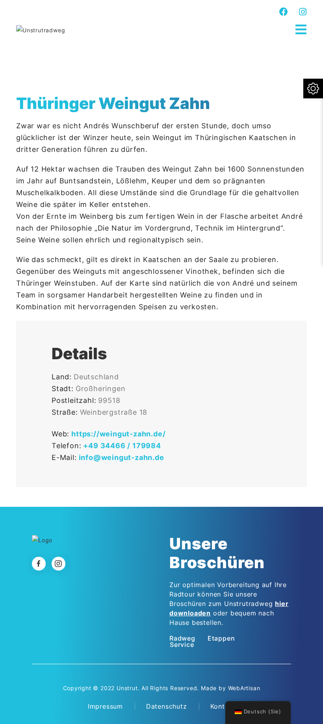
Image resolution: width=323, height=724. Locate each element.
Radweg (182, 638)
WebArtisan (244, 688)
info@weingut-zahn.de (121, 457)
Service (182, 644)
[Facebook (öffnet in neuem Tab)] (284, 11)
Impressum (105, 706)
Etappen (221, 638)
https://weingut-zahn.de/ (118, 434)
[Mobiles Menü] (301, 29)
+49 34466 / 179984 (122, 445)
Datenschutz (166, 706)
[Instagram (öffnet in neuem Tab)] (302, 11)
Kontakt (223, 706)
